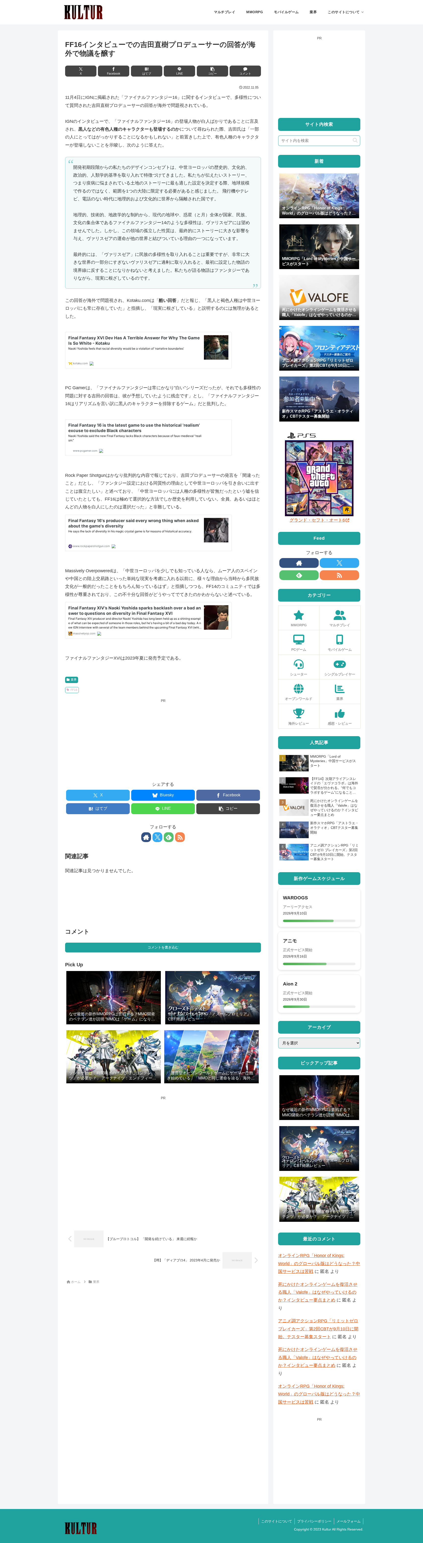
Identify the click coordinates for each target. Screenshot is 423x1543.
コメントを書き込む (163, 947)
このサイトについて (276, 1521)
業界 (74, 679)
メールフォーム (349, 1521)
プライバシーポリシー (314, 1521)
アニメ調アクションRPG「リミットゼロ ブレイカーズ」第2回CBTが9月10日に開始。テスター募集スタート (318, 1328)
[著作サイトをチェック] (146, 837)
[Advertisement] (163, 738)
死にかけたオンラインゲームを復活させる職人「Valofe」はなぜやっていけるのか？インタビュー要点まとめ (317, 1292)
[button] (212, 71)
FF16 (73, 690)
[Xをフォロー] (157, 837)
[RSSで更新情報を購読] (180, 837)
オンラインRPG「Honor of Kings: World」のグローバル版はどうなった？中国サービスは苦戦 (319, 1263)
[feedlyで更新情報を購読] (169, 837)
